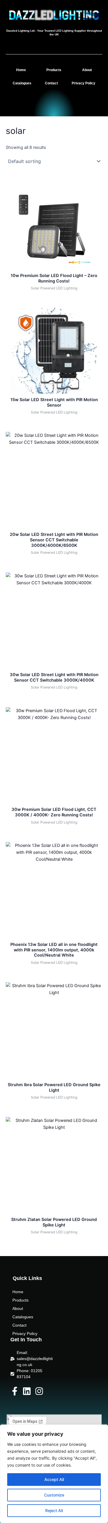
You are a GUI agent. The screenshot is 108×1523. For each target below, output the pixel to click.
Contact (51, 83)
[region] (54, 1474)
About (87, 70)
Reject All (54, 1510)
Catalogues (22, 83)
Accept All (54, 1479)
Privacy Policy (83, 83)
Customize (54, 1494)
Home (21, 70)
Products (53, 70)
